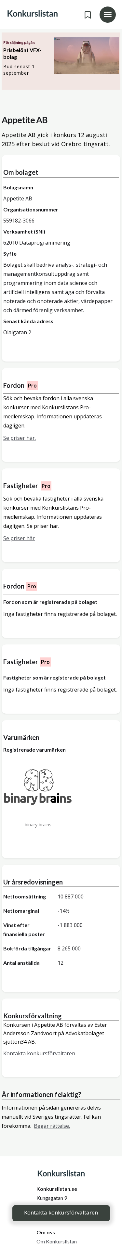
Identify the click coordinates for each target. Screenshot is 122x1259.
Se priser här (19, 538)
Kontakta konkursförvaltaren (61, 1212)
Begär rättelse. (52, 1125)
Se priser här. (19, 437)
